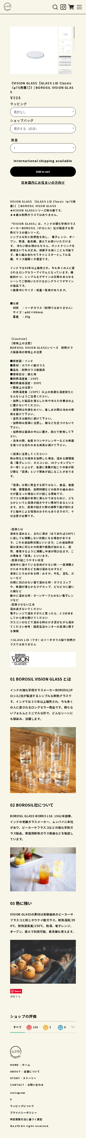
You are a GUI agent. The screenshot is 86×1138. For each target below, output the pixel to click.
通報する (15, 996)
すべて (17, 1027)
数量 (14, 139)
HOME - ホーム (20, 1064)
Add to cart (43, 172)
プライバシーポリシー (23, 1112)
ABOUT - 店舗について (25, 1071)
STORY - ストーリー (23, 1078)
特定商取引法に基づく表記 (26, 1119)
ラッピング (18, 103)
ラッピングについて (22, 1106)
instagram (17, 1092)
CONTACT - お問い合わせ (27, 1084)
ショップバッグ (22, 120)
